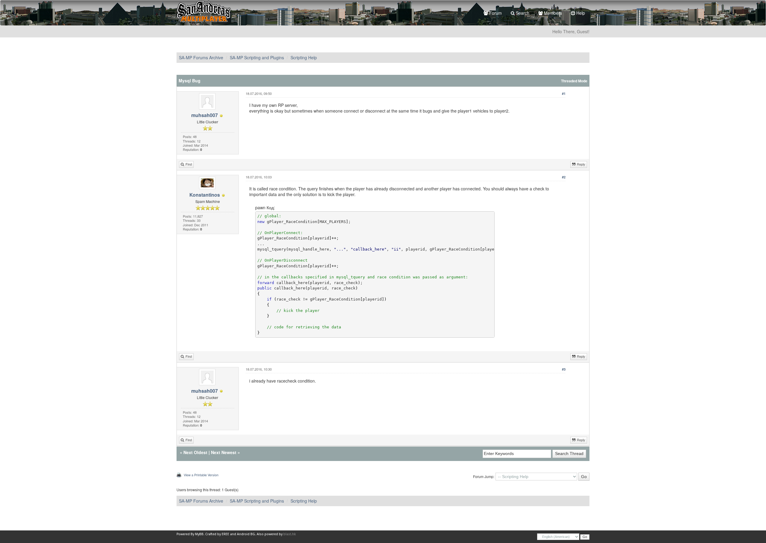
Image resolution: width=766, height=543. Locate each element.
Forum (495, 13)
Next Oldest (195, 452)
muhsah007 (204, 115)
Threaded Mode (574, 81)
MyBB (199, 534)
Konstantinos (204, 194)
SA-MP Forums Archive (201, 57)
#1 (564, 93)
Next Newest (223, 452)
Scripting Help (304, 57)
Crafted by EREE (217, 534)
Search (522, 13)
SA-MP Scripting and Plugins (257, 57)
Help (580, 13)
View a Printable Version (201, 474)
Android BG (246, 534)
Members (552, 13)
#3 (564, 369)
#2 (564, 177)
